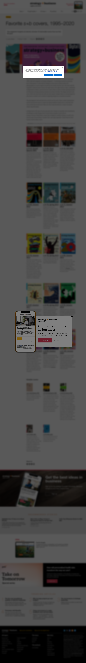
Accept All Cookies (57, 74)
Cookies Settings (29, 74)
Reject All (48, 74)
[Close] (62, 67)
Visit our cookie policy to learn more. (51, 71)
